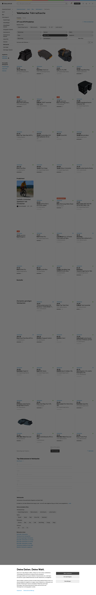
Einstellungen (67, 581)
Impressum (19, 590)
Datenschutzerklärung (28, 590)
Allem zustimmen (68, 573)
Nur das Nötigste (68, 576)
